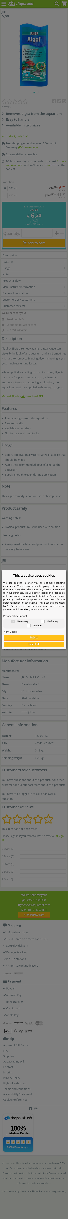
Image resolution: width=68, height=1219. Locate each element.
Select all (34, 644)
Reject (34, 637)
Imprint (23, 616)
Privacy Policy (10, 616)
